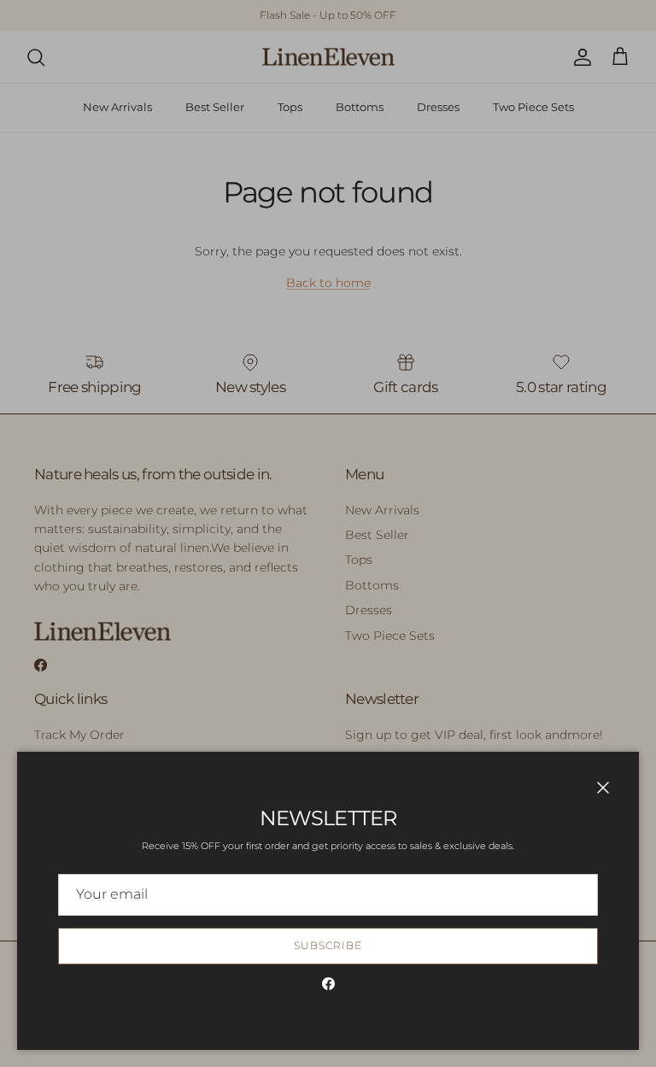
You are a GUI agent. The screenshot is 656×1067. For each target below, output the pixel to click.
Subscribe (328, 945)
